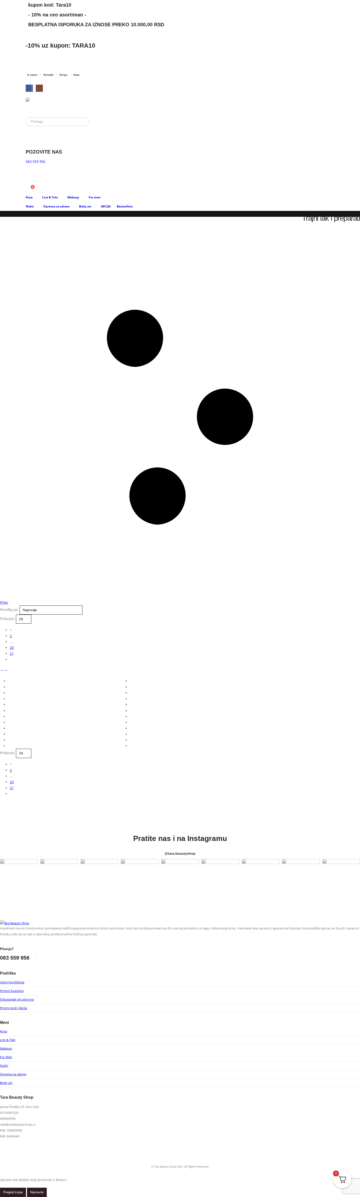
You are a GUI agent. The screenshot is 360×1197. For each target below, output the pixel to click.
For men (95, 197)
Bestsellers (125, 206)
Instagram (55, 954)
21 (12, 653)
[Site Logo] (44, 105)
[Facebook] (29, 88)
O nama (32, 75)
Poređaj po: (10, 609)
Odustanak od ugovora (17, 999)
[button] (2, 668)
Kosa (29, 197)
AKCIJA (106, 206)
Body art (85, 206)
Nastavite (37, 1192)
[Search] (82, 121)
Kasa (76, 75)
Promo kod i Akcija (13, 1008)
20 (12, 647)
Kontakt (48, 75)
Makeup (73, 197)
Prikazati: (8, 618)
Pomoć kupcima (12, 991)
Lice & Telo (50, 197)
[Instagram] (39, 88)
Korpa (63, 75)
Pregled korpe (13, 1192)
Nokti (30, 206)
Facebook (46, 954)
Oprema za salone (56, 206)
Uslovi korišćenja (12, 982)
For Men (6, 1057)
